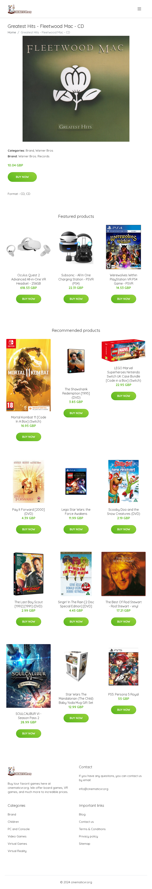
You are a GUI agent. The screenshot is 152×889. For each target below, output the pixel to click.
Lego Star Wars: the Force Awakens (76, 512)
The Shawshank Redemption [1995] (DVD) (76, 393)
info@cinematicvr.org (93, 789)
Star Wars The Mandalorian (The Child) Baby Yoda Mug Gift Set (76, 698)
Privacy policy (88, 836)
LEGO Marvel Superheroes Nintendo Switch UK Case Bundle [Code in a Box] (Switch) (123, 374)
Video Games (17, 836)
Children (13, 822)
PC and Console (19, 829)
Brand (30, 150)
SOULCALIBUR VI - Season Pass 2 (28, 716)
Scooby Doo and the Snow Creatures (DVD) (123, 512)
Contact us (86, 822)
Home (12, 32)
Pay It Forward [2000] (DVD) (28, 512)
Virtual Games (17, 844)
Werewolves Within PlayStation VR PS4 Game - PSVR (123, 279)
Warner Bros (44, 150)
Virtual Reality (17, 851)
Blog (82, 814)
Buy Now (22, 177)
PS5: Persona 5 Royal (123, 694)
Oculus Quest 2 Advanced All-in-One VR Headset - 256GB (28, 279)
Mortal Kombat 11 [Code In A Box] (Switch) (28, 419)
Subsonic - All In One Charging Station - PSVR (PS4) (76, 279)
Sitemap (84, 844)
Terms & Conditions (92, 829)
